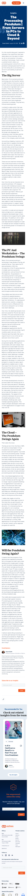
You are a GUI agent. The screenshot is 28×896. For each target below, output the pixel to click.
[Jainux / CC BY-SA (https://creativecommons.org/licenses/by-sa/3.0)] (13, 419)
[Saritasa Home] (4, 3)
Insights (13, 13)
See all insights (13, 774)
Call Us (17, 3)
